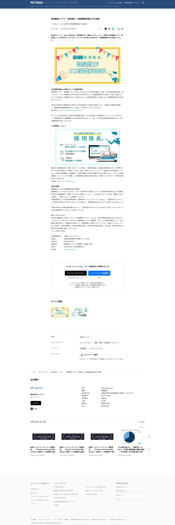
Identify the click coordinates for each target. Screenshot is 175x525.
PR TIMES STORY (58, 487)
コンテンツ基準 (57, 519)
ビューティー (71, 6)
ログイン (137, 3)
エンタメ (62, 6)
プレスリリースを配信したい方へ (40, 500)
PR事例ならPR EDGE (91, 494)
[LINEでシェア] (113, 28)
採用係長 (83, 348)
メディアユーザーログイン (76, 273)
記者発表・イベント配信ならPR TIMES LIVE (66, 494)
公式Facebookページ (121, 487)
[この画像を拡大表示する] (60, 312)
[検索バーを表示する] (143, 2)
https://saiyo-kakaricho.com (66, 181)
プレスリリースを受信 (115, 3)
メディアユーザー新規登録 (99, 273)
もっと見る (141, 422)
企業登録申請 (128, 3)
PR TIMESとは (35, 489)
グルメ (110, 6)
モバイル (48, 6)
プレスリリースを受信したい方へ (40, 496)
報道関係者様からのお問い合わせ (80, 519)
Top (32, 6)
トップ (34, 372)
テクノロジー (39, 6)
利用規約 (66, 519)
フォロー (36, 403)
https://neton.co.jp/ (70, 249)
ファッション (82, 6)
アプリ (55, 6)
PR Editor (56, 505)
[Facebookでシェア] (109, 28)
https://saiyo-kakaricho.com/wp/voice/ (70, 110)
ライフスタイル (93, 6)
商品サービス (84, 337)
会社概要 (33, 519)
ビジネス (103, 6)
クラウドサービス (96, 348)
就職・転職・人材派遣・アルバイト (106, 343)
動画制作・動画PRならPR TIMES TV (63, 490)
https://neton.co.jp (107, 388)
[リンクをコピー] (122, 28)
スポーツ (117, 6)
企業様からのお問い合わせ (99, 519)
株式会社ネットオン (57, 372)
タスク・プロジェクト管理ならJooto (96, 487)
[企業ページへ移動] (36, 389)
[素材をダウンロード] (118, 28)
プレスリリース (43, 372)
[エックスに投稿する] (105, 28)
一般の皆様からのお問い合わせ (117, 519)
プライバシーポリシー (44, 519)
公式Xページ (119, 495)
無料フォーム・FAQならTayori (94, 490)
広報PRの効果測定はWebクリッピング (64, 501)
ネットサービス (85, 343)
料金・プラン (34, 493)
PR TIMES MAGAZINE (60, 498)
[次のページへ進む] (150, 437)
